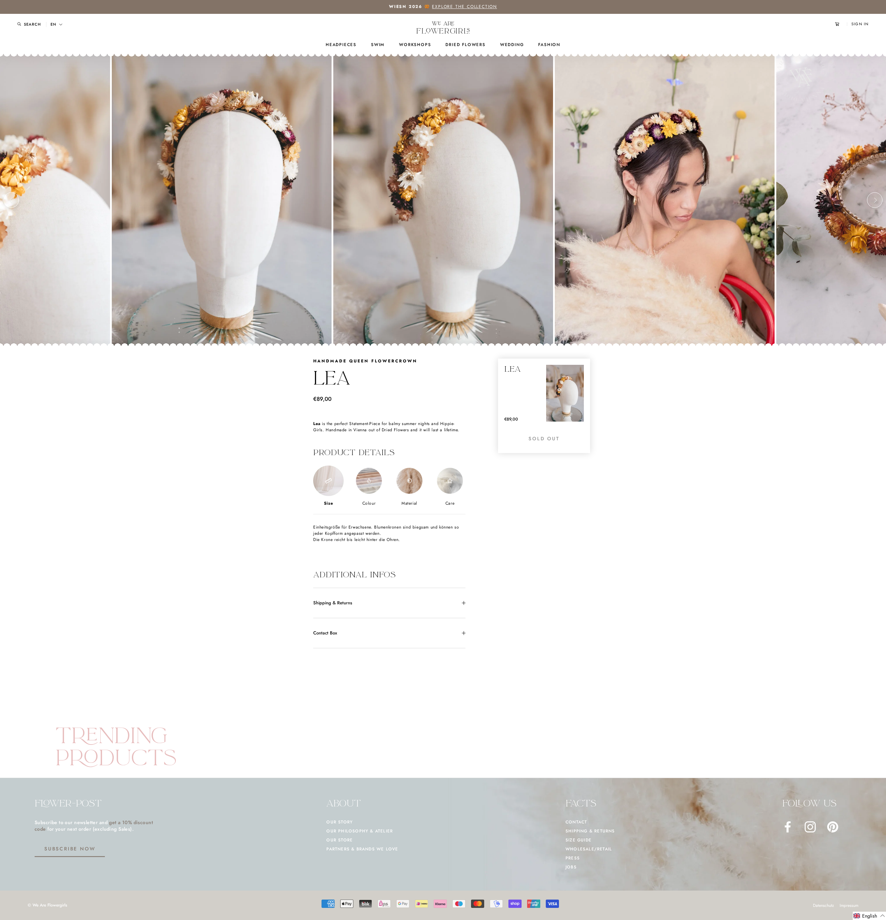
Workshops (415, 45)
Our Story (339, 822)
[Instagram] (810, 826)
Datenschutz (823, 905)
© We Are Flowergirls (47, 905)
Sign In (860, 24)
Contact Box (325, 633)
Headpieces (341, 45)
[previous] (11, 200)
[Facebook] (787, 826)
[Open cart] (841, 24)
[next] (875, 200)
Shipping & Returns (332, 602)
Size (328, 503)
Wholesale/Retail (589, 849)
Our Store (339, 840)
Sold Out (543, 438)
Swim (378, 45)
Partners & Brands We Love (362, 849)
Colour (369, 503)
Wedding (512, 45)
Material (409, 503)
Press (573, 858)
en (53, 24)
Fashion (549, 45)
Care (449, 503)
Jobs (571, 867)
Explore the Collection (464, 6)
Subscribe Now (69, 848)
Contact (576, 822)
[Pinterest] (832, 826)
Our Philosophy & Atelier (359, 831)
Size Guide (578, 840)
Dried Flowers (465, 45)
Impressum (849, 905)
